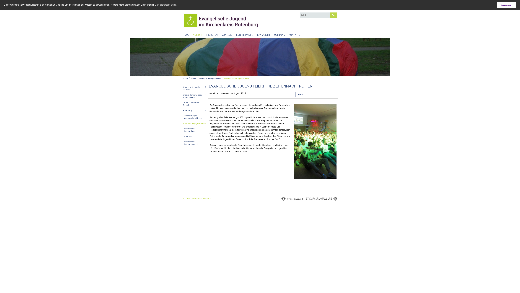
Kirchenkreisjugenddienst (211, 78)
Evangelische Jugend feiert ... (238, 78)
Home (186, 34)
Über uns (279, 34)
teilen (301, 94)
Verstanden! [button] (506, 5)
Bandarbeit (263, 34)
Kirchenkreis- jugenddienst (190, 129)
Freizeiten (212, 34)
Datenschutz (199, 198)
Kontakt (208, 198)
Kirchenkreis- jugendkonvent (191, 142)
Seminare (227, 34)
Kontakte (294, 34)
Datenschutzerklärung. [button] (166, 5)
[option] (260, 57)
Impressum (188, 198)
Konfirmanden (244, 34)
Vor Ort (197, 34)
